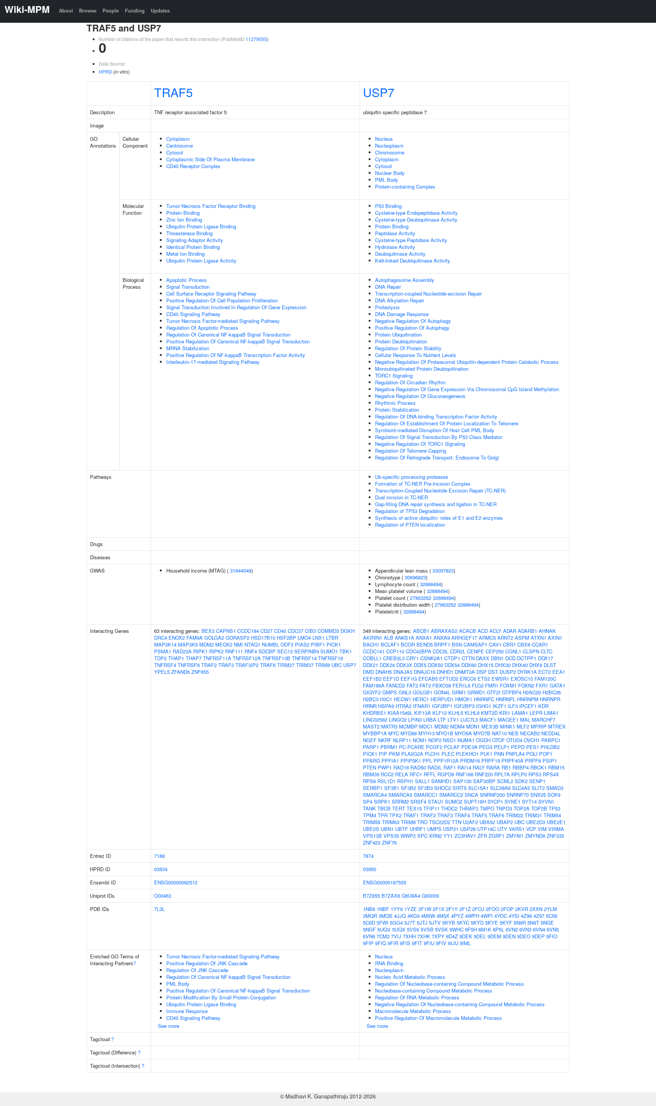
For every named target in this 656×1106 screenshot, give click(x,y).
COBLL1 (372, 658)
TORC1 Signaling (394, 375)
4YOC (500, 915)
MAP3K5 (188, 644)
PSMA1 (162, 651)
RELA (401, 774)
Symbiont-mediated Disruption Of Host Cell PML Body (434, 430)
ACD (483, 630)
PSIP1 (549, 760)
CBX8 (523, 644)
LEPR (536, 712)
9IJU (453, 943)
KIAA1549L (400, 712)
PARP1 (371, 746)
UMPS (434, 828)
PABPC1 (551, 740)
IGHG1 (483, 706)
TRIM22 (514, 815)
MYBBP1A (375, 733)
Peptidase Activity (395, 233)
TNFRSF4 (165, 665)
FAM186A (374, 685)
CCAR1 (540, 644)
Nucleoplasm (389, 145)
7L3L (159, 908)
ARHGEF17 (464, 637)
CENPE (475, 651)
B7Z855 (371, 895)
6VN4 (539, 929)
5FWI (382, 922)
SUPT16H (475, 801)
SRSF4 (418, 801)
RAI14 (464, 767)
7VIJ (396, 936)
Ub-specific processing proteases (411, 476)
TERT (398, 808)
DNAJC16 (424, 671)
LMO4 (304, 637)
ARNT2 (505, 637)
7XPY (438, 936)
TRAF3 (226, 665)
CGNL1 (513, 651)
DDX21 (370, 665)
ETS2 (484, 678)
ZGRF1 (497, 835)
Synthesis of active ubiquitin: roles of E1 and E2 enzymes (439, 517)
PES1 (532, 746)
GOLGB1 (422, 692)
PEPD (518, 746)
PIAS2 (302, 644)
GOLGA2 (214, 637)
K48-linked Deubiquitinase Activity (412, 260)
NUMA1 (466, 740)
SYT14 (529, 801)
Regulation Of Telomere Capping (410, 450)
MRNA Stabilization (187, 348)
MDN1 (473, 726)
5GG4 (396, 922)
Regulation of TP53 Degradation (410, 510)
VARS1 (517, 828)
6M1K (484, 929)
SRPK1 (382, 801)
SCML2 (505, 781)
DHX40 (520, 665)
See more (168, 1025)
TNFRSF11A (217, 658)
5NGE (547, 922)
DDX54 (452, 665)
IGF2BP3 (464, 706)
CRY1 (412, 658)
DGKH (348, 630)
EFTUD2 (448, 678)
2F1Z (465, 908)
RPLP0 (519, 774)
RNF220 (484, 774)
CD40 (280, 630)
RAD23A (182, 651)
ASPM (522, 637)
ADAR (509, 630)
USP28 (468, 828)
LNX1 (318, 637)
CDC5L (440, 651)
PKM (394, 753)
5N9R (520, 922)
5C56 (551, 915)
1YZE (410, 908)
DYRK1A (527, 671)
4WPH (472, 915)
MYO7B (481, 733)
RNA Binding (389, 963)
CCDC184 (248, 630)
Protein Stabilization (397, 409)
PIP (383, 753)
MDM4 (457, 726)
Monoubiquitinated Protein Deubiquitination (421, 368)
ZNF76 (389, 842)
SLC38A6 (500, 787)
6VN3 (525, 929)
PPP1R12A (446, 760)
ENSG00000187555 (384, 882)
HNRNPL (506, 699)
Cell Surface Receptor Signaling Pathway (211, 293)
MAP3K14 (165, 644)
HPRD (105, 71)
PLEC (448, 753)
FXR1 (542, 685)
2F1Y (452, 908)
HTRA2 (404, 706)
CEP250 (495, 651)
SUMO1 (329, 651)
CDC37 (295, 630)
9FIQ (380, 943)
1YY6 (397, 908)
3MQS (385, 915)
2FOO (492, 908)
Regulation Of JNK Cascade (197, 970)
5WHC (456, 929)
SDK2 (521, 781)
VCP (531, 828)
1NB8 (369, 908)
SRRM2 (400, 801)
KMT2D (489, 712)
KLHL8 (472, 712)
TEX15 (414, 808)
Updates (160, 10)
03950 (369, 869)
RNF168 (464, 774)
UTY (502, 828)
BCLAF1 (390, 644)
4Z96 (526, 915)
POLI (532, 753)
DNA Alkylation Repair (399, 300)
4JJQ (400, 915)
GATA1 (557, 685)
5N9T (533, 922)
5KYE (491, 922)
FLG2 (478, 685)
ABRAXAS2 (444, 630)
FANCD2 (395, 685)
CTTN (468, 658)
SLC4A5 (521, 787)
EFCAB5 (428, 678)
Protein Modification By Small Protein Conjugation (221, 997)
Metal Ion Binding (185, 253)
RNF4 (250, 651)
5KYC (463, 922)
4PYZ (457, 915)
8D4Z (452, 936)
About (66, 10)
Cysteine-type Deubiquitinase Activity (416, 219)
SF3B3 (425, 787)
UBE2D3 (535, 822)
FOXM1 (508, 685)
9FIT (417, 943)
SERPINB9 (306, 651)
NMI (238, 644)
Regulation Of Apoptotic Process (202, 327)
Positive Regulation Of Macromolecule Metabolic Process (438, 1017)
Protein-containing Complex (405, 186)
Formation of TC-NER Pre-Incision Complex (423, 483)
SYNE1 (512, 801)
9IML (465, 943)
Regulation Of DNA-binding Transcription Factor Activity (436, 416)
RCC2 (387, 774)
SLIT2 (538, 787)
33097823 (443, 570)
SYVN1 (546, 801)
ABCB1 (421, 630)
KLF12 (439, 712)
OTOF (498, 740)
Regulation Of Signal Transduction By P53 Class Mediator (438, 437)
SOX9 (553, 794)
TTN (456, 822)
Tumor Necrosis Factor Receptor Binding (210, 205)
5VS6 (413, 929)
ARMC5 (487, 637)
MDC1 (426, 726)
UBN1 (387, 828)
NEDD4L (550, 733)
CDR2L (457, 651)
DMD (368, 671)
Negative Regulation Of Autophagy (413, 320)
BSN (457, 644)
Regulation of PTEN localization (410, 524)
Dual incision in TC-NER (401, 497)
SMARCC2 (451, 794)
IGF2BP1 (442, 706)
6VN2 (512, 929)
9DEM (494, 936)
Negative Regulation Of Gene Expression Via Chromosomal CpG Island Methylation (467, 389)
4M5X (443, 915)
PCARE (415, 746)
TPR (383, 815)
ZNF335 (555, 835)
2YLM (550, 908)
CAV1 (495, 644)
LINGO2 (398, 719)
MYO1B (444, 733)
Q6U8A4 (411, 895)
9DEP (538, 936)
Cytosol (174, 152)
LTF (442, 719)
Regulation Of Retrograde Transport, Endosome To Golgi (437, 457)
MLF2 (523, 726)
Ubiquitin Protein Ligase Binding (201, 226)
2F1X (439, 908)
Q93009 (430, 895)
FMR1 (491, 685)
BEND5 (424, 644)
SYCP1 (495, 801)
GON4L (442, 692)
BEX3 (208, 630)
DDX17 (545, 658)
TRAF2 (209, 665)
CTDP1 (452, 658)
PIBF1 (318, 644)
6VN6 (369, 936)
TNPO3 (504, 808)
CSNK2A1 (431, 658)
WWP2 (408, 835)
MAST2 (371, 726)
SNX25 (538, 794)
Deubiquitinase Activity (400, 253)
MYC (393, 733)
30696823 (415, 577)
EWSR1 (500, 678)
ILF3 (513, 706)
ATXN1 (538, 637)
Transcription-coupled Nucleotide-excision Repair (428, 293)
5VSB (427, 929)
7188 (159, 855)
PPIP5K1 (411, 760)
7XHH (409, 936)
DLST (550, 665)
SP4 (367, 801)
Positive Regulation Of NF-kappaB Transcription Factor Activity (235, 355)
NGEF (370, 740)
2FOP (507, 908)
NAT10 (499, 733)
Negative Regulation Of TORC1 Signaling (420, 443)
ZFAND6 (180, 671)
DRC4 (160, 637)
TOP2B (539, 808)
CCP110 (395, 651)
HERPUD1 (442, 699)
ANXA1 (424, 637)
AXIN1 (555, 637)
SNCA (471, 794)
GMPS (389, 692)
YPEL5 (162, 671)
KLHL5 (455, 712)
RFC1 (416, 774)
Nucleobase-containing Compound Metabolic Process (433, 990)
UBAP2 (505, 822)
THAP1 (176, 658)
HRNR (370, 706)
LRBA (429, 719)
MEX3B (489, 726)
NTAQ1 (252, 644)
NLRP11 (402, 740)
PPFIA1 (390, 760)
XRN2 (435, 835)
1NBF (383, 908)
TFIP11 (431, 808)
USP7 (378, 92)
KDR (543, 706)
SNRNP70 (517, 794)
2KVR (521, 908)
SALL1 (422, 781)
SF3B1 (391, 787)
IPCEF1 (528, 706)
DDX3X (404, 665)
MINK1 (507, 726)
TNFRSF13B (276, 658)
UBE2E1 (556, 822)
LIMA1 (551, 712)
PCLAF (452, 746)
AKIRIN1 (372, 637)
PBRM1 (388, 746)
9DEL (480, 936)
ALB (388, 637)
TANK (369, 808)
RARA (493, 767)
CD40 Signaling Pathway (193, 314)
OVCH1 (532, 740)
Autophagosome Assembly (404, 279)
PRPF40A (512, 760)
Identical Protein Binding (193, 246)
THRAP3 (468, 808)
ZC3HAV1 (465, 835)
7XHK (423, 936)
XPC (422, 835)
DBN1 (497, 658)
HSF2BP (286, 637)
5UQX (398, 929)
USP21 (451, 828)
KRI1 (504, 712)
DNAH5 (383, 671)
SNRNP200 (492, 794)
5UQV (384, 929)
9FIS (405, 943)
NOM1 (420, 740)
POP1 (545, 753)
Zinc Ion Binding (184, 219)
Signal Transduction (188, 286)
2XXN (536, 908)
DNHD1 (445, 671)
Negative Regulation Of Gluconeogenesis (420, 396)
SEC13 (285, 651)
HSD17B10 (263, 637)
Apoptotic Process (186, 279)
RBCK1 (538, 767)
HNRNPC (484, 699)
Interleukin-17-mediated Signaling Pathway (213, 361)
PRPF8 (533, 760)
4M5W (428, 915)
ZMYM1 (515, 835)
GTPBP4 (511, 692)
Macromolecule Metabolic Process (413, 1011)
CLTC (546, 651)
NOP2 (435, 740)
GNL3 (405, 692)
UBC (336, 665)
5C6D (369, 922)
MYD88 (409, 733)
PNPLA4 (515, 753)
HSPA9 (386, 706)
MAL (525, 719)
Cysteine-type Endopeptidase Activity (416, 212)
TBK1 (345, 651)
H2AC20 (532, 692)
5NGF (369, 929)
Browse (87, 10)
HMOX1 (463, 699)
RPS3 (534, 774)
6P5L (498, 929)
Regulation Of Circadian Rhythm (410, 382)
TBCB (384, 808)
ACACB (467, 630)
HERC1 (421, 699)
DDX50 (435, 665)
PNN (499, 753)
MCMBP (408, 726)
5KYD (477, 922)
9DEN (509, 936)
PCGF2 (434, 746)
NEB (513, 733)
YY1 (448, 835)
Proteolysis (387, 307)
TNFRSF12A (247, 658)
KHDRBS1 (374, 712)
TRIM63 (390, 822)
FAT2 (412, 685)
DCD (510, 658)
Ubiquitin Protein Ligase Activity (201, 260)
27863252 (420, 597)
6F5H (471, 929)
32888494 (430, 584)
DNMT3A (465, 671)
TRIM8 (322, 665)
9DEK (465, 936)
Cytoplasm (178, 138)
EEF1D (391, 678)
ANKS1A (404, 637)
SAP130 (462, 781)
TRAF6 (268, 665)
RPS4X (551, 774)
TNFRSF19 (330, 658)
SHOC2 (442, 787)
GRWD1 (476, 692)
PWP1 (385, 767)
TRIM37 (305, 665)
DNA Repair (388, 286)
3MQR (370, 915)
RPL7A (502, 774)
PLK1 (486, 753)
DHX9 (535, 665)
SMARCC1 (426, 794)
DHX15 (486, 665)
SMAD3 (554, 787)
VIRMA (556, 828)
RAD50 (418, 767)
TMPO (487, 808)
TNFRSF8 (189, 665)
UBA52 (487, 822)
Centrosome (179, 145)
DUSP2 (508, 671)
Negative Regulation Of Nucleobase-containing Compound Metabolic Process (460, 1004)
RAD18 (401, 767)
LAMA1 (520, 712)
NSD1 (449, 740)
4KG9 (413, 915)
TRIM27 (286, 665)
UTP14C (486, 828)
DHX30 (503, 665)
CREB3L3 (394, 658)
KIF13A (422, 712)
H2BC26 (551, 692)
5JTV (435, 922)
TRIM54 (552, 815)
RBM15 (556, 767)
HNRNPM (527, 699)
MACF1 (487, 719)
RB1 (506, 767)
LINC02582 (375, 719)
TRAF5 (173, 92)
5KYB (448, 922)
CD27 (266, 630)
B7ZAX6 (391, 895)
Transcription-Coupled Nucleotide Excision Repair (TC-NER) (440, 490)
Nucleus (384, 138)
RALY (479, 767)
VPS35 (391, 835)
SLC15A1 (478, 787)
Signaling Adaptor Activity (194, 240)
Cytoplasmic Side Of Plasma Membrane (210, 159)
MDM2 (206, 644)
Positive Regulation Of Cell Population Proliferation (222, 300)
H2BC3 (370, 699)
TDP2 (160, 658)
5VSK (441, 929)
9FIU (429, 943)
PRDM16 (470, 760)
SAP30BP (484, 781)
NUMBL (270, 644)
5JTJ (422, 922)
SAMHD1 (441, 781)
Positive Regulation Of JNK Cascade (207, 963)
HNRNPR (550, 699)
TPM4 (369, 815)
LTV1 (453, 719)
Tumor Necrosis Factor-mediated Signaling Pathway (223, 320)
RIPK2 (216, 651)
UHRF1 (418, 828)
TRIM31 (533, 815)
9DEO (523, 936)
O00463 (162, 895)
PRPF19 (490, 760)
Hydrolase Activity (395, 246)
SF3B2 (408, 787)
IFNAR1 (421, 706)
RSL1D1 (386, 781)
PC (402, 746)
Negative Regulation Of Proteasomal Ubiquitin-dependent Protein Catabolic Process (467, 361)
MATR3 (389, 726)
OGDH (483, 740)
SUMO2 (453, 801)
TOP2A (522, 808)
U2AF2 (470, 822)
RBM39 (371, 774)
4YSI (514, 915)
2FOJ (478, 908)
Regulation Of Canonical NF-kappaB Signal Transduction (228, 334)
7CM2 (383, 936)
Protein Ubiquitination (398, 334)
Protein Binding (183, 212)
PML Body (386, 179)
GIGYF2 (372, 692)
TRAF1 (411, 815)
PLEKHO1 (467, 753)
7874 (368, 855)
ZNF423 (371, 842)
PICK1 (333, 644)
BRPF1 (442, 644)
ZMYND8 (535, 835)
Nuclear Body (390, 172)
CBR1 (509, 644)
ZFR (482, 835)
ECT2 (544, 671)
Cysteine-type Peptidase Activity (411, 240)
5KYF (506, 922)
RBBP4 (520, 767)
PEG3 (485, 746)
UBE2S (371, 828)
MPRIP (539, 726)
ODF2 (287, 644)
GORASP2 (237, 637)
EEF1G (409, 678)
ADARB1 (527, 630)
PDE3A (469, 746)
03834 (160, 869)
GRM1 (459, 692)
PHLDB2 (550, 746)
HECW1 (402, 699)
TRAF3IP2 (247, 665)
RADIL (434, 767)
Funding (135, 10)
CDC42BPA (418, 651)
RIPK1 (200, 651)
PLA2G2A (412, 753)
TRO (422, 822)
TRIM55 (371, 822)
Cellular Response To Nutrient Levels (415, 355)
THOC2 (449, 808)
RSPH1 (405, 781)
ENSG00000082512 (175, 882)
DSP (481, 671)
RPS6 (369, 781)
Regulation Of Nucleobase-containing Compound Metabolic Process (449, 983)
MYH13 (426, 733)
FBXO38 (441, 685)
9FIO (551, 936)
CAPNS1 (226, 630)
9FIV (441, 943)
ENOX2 (177, 637)
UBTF (401, 828)
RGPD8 (445, 774)
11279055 (256, 39)
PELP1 (501, 746)
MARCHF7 (543, 719)
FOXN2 (526, 685)
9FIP (368, 943)
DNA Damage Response (402, 314)
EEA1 (558, 671)
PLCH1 (432, 753)
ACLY (495, 630)
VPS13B (372, 835)
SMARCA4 (375, 794)
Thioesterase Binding (189, 233)
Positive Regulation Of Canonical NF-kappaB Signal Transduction (238, 341)
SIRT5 (460, 787)
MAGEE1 (508, 719)
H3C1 (386, 699)
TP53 (554, 808)
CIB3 (310, 630)
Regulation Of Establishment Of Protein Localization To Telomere (446, 423)
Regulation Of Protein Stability (408, 348)
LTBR (332, 637)
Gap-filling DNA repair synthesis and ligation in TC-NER (436, 504)
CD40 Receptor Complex (193, 166)
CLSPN (531, 651)
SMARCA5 (400, 794)
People (110, 10)
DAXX (482, 658)
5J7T (409, 922)
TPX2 (395, 815)
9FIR (393, 943)
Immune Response (187, 1011)
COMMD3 (328, 630)
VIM (542, 828)
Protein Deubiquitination (401, 341)
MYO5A (463, 733)
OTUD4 (514, 740)
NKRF (384, 740)
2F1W (424, 908)
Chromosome (389, 152)
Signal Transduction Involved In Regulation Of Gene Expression (236, 307)
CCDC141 (374, 651)
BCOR (408, 644)
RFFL (430, 774)
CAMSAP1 (475, 644)
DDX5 (420, 665)
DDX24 (387, 665)
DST (493, 671)
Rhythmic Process (395, 402)
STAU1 (435, 801)
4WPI (487, 915)
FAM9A (194, 637)
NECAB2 (530, 733)
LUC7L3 (469, 719)
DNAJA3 (402, 671)
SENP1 (537, 781)
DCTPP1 (526, 658)
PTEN (369, 767)
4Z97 (538, 915)
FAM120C (545, 678)
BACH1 (371, 644)
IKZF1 (499, 706)
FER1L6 (461, 685)
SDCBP (267, 651)
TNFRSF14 (304, 658)
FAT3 (425, 685)
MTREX (557, 726)
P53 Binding (388, 205)
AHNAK (547, 630)
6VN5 (553, 929)
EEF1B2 (372, 678)
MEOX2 (223, 644)
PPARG (371, 760)
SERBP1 (373, 787)
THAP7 (194, 658)
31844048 (240, 570)
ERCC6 (468, 678)
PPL (427, 760)
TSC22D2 (439, 822)
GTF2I (493, 692)
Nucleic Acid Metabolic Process (410, 976)
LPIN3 (415, 719)
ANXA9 (442, 637)
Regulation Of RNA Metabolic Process (417, 997)
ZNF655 (200, 671)
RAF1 (449, 767)
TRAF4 (462, 815)
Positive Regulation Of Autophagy (412, 327)
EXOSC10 (522, 678)
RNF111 (234, 651)
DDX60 (468, 665)
